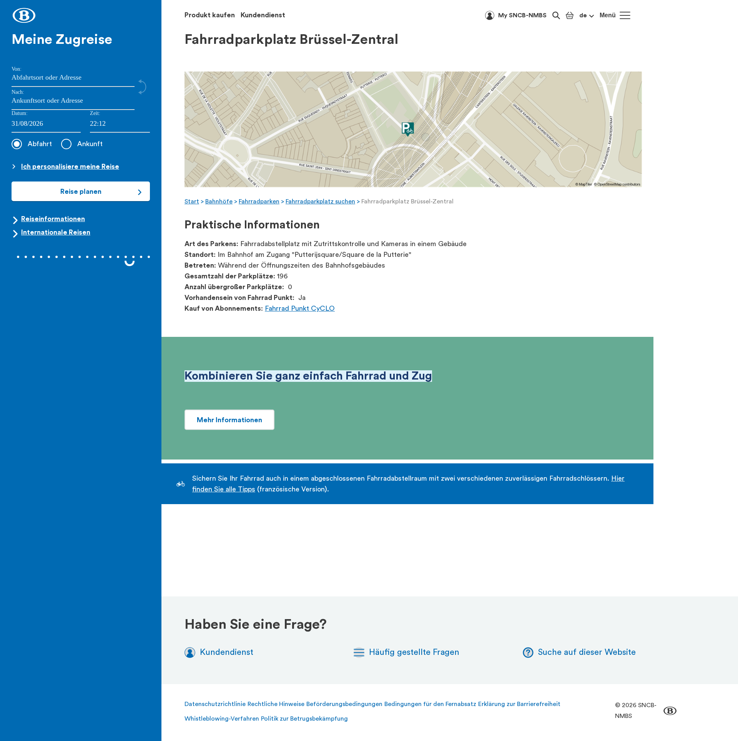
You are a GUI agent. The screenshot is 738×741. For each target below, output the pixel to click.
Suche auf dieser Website (587, 652)
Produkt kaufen (209, 15)
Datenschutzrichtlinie (215, 704)
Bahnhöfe (219, 201)
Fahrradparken (259, 201)
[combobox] (120, 124)
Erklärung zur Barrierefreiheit (519, 704)
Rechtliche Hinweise (276, 704)
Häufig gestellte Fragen (414, 652)
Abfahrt (40, 143)
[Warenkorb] (569, 15)
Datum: (20, 113)
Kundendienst (263, 15)
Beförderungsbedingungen (344, 704)
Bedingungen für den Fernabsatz (430, 704)
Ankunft (90, 143)
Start (191, 201)
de (583, 15)
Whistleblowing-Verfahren (221, 719)
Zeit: (95, 113)
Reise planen (80, 191)
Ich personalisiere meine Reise (70, 166)
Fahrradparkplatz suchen (320, 201)
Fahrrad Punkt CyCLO (300, 308)
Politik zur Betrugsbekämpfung (304, 719)
